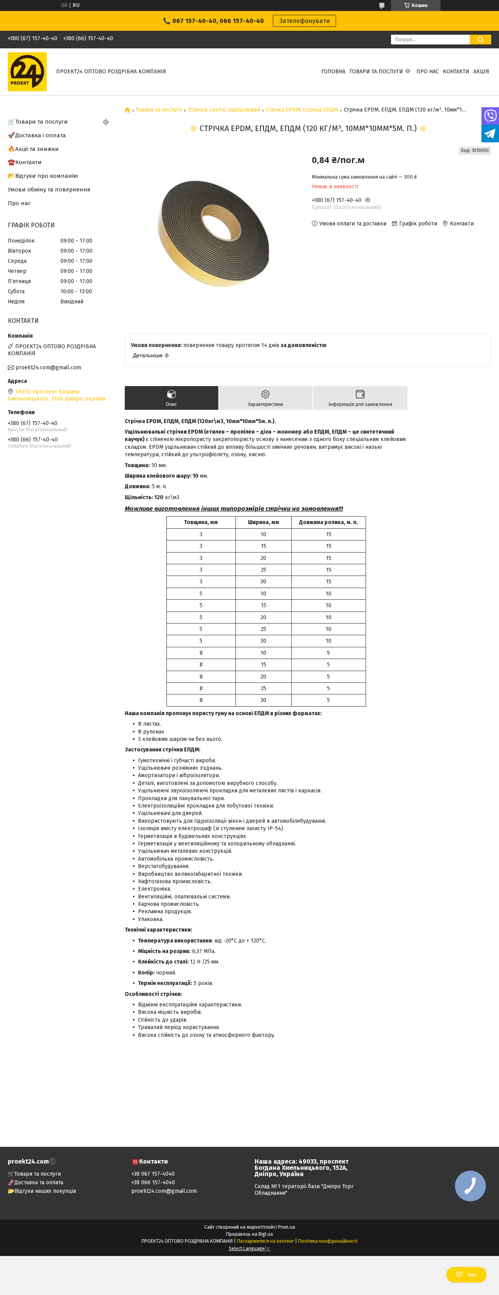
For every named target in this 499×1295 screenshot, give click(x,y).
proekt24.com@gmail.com (48, 367)
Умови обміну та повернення (49, 189)
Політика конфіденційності (327, 1241)
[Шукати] (480, 39)
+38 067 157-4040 (153, 1174)
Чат (472, 1275)
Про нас (427, 71)
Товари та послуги (376, 71)
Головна (333, 71)
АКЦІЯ (481, 71)
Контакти (456, 71)
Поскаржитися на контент (265, 1241)
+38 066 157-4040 (153, 1182)
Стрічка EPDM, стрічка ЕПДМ (301, 110)
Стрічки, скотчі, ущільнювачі (224, 110)
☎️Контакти (25, 162)
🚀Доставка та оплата (35, 1182)
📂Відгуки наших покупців (42, 1191)
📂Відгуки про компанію (43, 175)
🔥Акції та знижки (33, 148)
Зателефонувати (304, 21)
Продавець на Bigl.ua (249, 1234)
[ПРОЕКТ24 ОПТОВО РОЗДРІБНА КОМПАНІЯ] (27, 71)
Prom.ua (286, 1227)
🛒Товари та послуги (38, 121)
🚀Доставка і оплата (37, 135)
